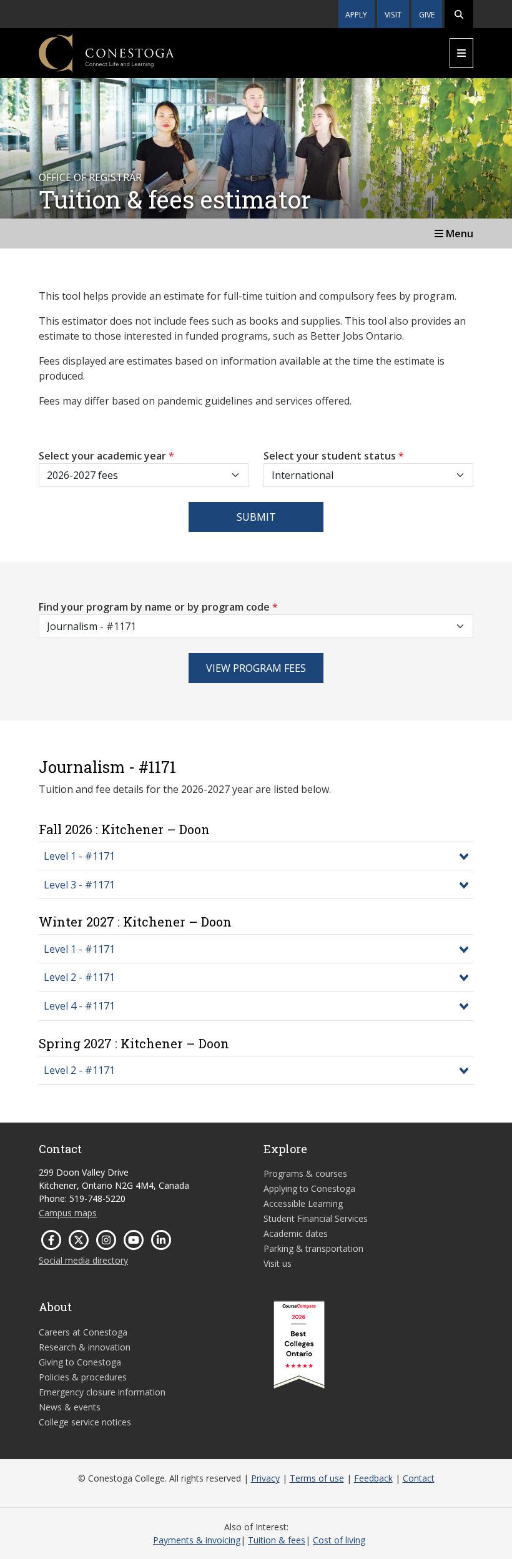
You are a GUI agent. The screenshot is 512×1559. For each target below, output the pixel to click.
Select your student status (333, 456)
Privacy (265, 1478)
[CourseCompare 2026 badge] (299, 1345)
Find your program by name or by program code (158, 607)
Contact (419, 1478)
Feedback (373, 1478)
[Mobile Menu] (461, 53)
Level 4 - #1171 (79, 1006)
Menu (458, 233)
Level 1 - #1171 (79, 856)
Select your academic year (106, 456)
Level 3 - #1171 (79, 885)
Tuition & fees (276, 1540)
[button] (459, 14)
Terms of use (317, 1478)
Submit (256, 517)
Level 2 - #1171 (79, 977)
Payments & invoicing (196, 1540)
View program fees (256, 668)
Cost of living (339, 1540)
